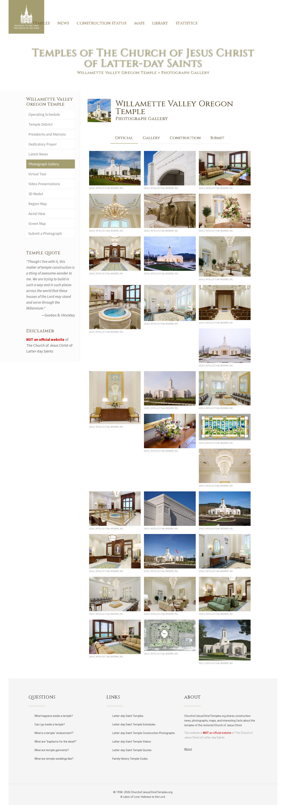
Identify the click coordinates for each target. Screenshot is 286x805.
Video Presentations (44, 184)
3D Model (35, 193)
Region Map (37, 203)
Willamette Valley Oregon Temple (117, 72)
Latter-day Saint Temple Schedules (133, 724)
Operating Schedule (44, 114)
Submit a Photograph (45, 233)
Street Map (37, 223)
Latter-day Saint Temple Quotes (132, 750)
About (188, 749)
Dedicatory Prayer (42, 144)
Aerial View (36, 213)
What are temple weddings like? (53, 758)
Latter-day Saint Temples (127, 715)
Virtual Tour (37, 174)
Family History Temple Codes (130, 758)
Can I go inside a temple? (49, 724)
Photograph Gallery (43, 164)
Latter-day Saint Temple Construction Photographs (143, 733)
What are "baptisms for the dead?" (55, 741)
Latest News (38, 154)
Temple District (40, 124)
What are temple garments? (51, 750)
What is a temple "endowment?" (54, 733)
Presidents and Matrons (47, 134)
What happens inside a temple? (53, 715)
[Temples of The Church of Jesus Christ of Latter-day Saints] (26, 17)
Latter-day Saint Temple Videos (131, 741)
